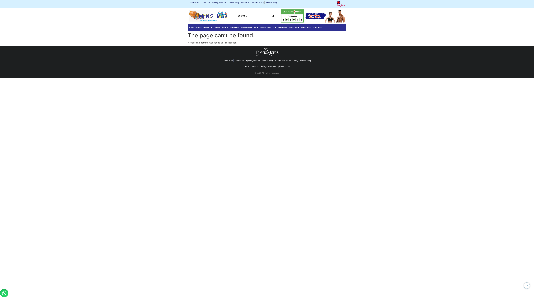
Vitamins (234, 27)
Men (224, 27)
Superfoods (246, 27)
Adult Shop (294, 27)
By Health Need (202, 27)
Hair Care (306, 27)
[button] (204, 27)
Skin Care (317, 27)
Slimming (282, 27)
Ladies (217, 27)
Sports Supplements (264, 27)
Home (191, 27)
